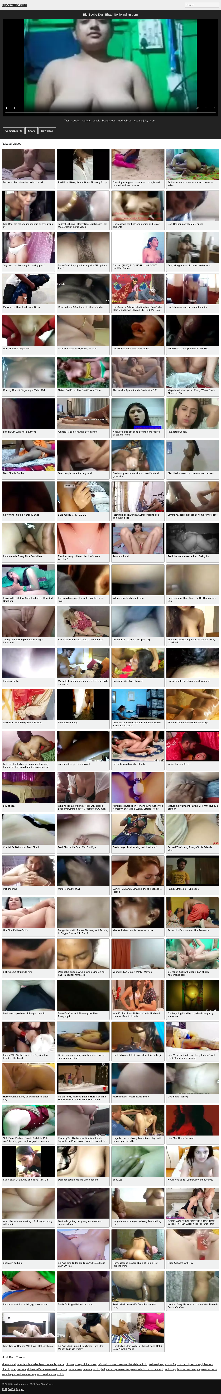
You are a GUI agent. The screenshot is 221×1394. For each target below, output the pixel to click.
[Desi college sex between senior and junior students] (138, 206)
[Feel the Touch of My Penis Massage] (192, 704)
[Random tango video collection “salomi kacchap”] (83, 538)
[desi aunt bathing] (28, 1244)
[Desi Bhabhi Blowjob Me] (28, 330)
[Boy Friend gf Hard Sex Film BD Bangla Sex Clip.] (192, 580)
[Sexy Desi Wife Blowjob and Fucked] (28, 704)
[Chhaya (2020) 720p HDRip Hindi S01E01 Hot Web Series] (138, 247)
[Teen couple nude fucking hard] (83, 455)
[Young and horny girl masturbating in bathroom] (28, 621)
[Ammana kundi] (138, 538)
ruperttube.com (14, 5)
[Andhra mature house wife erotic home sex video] (192, 164)
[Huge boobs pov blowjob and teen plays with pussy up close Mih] (138, 1120)
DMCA (11, 1389)
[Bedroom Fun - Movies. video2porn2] (28, 164)
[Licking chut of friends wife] (28, 954)
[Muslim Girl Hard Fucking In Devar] (28, 289)
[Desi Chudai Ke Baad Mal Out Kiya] (83, 829)
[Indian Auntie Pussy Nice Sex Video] (28, 538)
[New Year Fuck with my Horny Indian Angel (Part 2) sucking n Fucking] (192, 1037)
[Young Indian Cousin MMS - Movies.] (138, 954)
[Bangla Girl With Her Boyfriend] (28, 413)
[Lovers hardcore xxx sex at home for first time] (192, 497)
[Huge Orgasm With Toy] (192, 1244)
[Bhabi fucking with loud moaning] (83, 1286)
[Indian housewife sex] (192, 746)
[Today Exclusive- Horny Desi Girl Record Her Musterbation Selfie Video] (83, 206)
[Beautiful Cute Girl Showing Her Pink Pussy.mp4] (83, 995)
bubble (96, 120)
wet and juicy (141, 120)
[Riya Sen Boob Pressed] (192, 1120)
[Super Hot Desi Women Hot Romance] (192, 912)
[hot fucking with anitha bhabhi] (138, 746)
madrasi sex (125, 120)
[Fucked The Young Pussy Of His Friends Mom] (192, 829)
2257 (4, 1389)
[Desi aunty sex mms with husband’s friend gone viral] (138, 455)
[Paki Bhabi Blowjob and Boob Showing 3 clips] (83, 164)
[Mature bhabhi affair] (83, 871)
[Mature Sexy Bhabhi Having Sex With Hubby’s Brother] (192, 787)
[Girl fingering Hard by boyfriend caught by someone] (192, 995)
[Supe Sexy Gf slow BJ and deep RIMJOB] (28, 1161)
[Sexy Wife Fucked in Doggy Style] (28, 497)
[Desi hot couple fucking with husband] (83, 1161)
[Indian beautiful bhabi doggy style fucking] (28, 1286)
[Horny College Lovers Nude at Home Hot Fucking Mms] (138, 1244)
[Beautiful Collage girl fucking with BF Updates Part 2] (83, 247)
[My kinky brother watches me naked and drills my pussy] (83, 663)
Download (47, 130)
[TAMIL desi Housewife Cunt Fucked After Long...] (138, 1286)
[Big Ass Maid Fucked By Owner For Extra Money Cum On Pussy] (83, 1328)
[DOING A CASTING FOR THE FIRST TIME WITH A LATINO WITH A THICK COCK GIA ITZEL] (192, 1203)
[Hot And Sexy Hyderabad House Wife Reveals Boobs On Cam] (192, 1286)
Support (20, 1389)
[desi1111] (138, 1161)
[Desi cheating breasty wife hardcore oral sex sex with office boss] (83, 1037)
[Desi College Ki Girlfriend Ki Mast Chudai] (83, 289)
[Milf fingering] (28, 871)
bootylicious (109, 120)
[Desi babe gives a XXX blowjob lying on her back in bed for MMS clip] (83, 954)
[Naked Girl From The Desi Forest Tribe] (83, 372)
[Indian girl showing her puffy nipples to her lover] (83, 580)
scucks (75, 120)
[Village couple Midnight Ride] (138, 580)
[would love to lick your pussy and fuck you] (192, 1161)
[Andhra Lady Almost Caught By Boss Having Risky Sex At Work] (138, 704)
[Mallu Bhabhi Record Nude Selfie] (138, 1078)
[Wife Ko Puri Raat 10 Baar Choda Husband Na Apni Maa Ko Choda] (138, 995)
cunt (152, 120)
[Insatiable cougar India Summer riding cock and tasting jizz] (138, 497)
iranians (86, 120)
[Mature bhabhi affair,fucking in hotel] (83, 330)
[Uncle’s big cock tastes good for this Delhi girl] (138, 1037)
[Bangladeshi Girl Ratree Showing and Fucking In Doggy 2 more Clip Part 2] (83, 912)
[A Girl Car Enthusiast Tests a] (83, 621)
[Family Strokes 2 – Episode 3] (192, 871)
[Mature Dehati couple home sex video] (138, 912)
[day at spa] (28, 787)
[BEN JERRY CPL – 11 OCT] (83, 497)
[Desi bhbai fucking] (192, 1078)
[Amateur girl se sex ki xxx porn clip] (138, 621)
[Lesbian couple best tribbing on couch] (28, 995)
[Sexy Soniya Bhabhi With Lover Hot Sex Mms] (28, 1328)
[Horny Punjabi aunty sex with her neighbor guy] (28, 1078)
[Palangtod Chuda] (192, 413)
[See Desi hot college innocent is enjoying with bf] (28, 206)
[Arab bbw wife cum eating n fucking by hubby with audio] (28, 1203)
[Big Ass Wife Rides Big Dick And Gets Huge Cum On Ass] (83, 1244)
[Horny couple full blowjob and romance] (192, 663)
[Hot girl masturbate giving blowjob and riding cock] (138, 1203)
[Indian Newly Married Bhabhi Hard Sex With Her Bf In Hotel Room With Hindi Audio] (83, 1078)
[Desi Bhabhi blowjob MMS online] (192, 206)
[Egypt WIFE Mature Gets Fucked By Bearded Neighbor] (28, 580)
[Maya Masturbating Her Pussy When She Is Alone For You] (192, 372)
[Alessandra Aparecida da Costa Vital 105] (138, 372)
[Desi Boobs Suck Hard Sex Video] (138, 330)
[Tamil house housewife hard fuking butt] (192, 538)
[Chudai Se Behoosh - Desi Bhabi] (28, 829)
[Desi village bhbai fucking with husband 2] (138, 829)
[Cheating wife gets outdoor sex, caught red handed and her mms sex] (138, 164)
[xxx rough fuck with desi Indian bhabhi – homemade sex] (192, 954)
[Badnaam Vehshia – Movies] (138, 663)
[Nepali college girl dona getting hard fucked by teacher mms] (138, 413)
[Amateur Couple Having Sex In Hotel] (83, 413)
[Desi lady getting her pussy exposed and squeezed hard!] (83, 1203)
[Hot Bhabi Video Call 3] (28, 912)
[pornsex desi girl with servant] (83, 746)
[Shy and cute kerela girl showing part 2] (28, 247)
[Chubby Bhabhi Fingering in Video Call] (28, 372)
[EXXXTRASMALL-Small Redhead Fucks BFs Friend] (138, 871)
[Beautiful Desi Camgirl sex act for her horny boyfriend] (192, 621)
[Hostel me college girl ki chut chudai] (192, 289)
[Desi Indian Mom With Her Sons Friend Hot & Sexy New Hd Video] (138, 1328)
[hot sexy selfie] (28, 663)
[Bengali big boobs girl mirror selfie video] (192, 247)
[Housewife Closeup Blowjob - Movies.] (192, 330)
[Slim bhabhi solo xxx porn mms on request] (192, 455)
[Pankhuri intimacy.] (83, 704)
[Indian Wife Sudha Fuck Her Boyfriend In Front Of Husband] (28, 1037)
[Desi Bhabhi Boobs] (28, 455)
